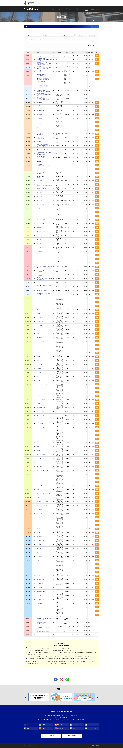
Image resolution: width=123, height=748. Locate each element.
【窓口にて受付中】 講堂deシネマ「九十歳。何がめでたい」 (44, 623)
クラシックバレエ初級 (41, 427)
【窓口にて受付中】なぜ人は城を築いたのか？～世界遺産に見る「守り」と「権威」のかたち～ (44, 627)
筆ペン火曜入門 (39, 118)
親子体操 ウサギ (40, 532)
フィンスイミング (40, 548)
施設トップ (54, 9)
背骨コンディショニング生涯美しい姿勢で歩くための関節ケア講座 (44, 185)
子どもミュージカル (40, 247)
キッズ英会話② (39, 255)
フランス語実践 (39, 243)
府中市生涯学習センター (31, 9)
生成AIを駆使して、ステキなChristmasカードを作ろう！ (44, 294)
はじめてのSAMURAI (40, 223)
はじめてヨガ (39, 325)
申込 (97, 55)
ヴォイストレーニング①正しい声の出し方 (41, 173)
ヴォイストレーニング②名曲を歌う (41, 177)
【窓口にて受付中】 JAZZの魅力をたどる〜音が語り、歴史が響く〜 (44, 634)
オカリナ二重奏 (39, 196)
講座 (87, 9)
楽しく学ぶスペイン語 (41, 231)
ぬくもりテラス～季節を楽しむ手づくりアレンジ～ (43, 165)
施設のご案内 (62, 9)
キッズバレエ (39, 513)
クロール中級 (39, 556)
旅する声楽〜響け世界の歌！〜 (42, 219)
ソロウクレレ (39, 208)
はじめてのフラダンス (41, 407)
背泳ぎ (38, 571)
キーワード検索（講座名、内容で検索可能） (35, 39)
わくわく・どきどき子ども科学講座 (40, 271)
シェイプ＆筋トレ (40, 442)
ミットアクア (39, 595)
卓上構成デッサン (40, 102)
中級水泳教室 (39, 536)
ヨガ (38, 329)
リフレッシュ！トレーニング (42, 384)
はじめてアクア (39, 552)
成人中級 (38, 564)
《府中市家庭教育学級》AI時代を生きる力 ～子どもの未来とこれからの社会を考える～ (44, 59)
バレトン (38, 380)
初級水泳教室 (39, 603)
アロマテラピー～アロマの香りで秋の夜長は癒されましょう (44, 126)
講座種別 (60, 33)
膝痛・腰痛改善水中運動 (41, 591)
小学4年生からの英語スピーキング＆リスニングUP (44, 267)
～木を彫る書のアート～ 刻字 (41, 106)
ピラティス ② (39, 485)
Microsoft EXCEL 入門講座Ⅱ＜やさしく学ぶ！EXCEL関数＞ (44, 286)
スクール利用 (75, 9)
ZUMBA (38, 313)
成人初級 (38, 560)
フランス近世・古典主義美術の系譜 (41, 56)
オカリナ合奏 (39, 192)
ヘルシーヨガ (39, 364)
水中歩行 (38, 575)
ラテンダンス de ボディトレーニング (43, 188)
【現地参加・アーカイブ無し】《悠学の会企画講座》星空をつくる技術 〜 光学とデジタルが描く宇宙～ (44, 63)
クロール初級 (39, 587)
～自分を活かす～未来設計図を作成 (40, 134)
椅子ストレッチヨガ (40, 415)
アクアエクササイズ (40, 599)
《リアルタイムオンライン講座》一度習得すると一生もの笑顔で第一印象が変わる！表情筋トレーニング (44, 91)
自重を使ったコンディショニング (43, 352)
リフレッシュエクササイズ (41, 466)
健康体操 (38, 395)
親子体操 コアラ (40, 528)
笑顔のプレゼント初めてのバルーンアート (41, 138)
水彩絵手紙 (39, 141)
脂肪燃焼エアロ (39, 368)
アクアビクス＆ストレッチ (41, 540)
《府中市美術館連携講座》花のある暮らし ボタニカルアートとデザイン (44, 83)
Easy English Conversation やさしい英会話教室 (41, 235)
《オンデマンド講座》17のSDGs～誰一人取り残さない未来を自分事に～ (44, 94)
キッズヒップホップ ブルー (42, 521)
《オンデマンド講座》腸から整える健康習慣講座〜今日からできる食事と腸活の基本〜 (43, 98)
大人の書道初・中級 (40, 110)
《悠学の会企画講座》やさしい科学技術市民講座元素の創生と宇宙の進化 (44, 153)
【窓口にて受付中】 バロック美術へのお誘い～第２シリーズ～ (44, 619)
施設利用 (68, 9)
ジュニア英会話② (40, 262)
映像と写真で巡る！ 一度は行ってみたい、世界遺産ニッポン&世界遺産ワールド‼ (44, 79)
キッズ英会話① (39, 251)
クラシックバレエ (40, 305)
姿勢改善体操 (39, 337)
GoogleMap (73, 735)
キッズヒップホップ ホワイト (42, 501)
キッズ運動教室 (39, 509)
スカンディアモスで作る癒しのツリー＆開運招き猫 (41, 157)
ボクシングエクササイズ (41, 411)
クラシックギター (40, 180)
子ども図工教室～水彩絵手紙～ (39, 275)
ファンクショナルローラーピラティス (43, 493)
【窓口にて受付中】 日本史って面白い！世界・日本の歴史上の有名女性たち (44, 631)
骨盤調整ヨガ (39, 309)
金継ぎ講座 (39, 161)
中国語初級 (39, 227)
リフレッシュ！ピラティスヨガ (42, 470)
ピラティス (39, 298)
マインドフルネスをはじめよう (42, 149)
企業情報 (25, 745)
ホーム (92, 20)
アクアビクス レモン (41, 579)
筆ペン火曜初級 (39, 122)
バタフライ (39, 544)
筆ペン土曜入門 (39, 114)
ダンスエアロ (39, 438)
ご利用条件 (30, 745)
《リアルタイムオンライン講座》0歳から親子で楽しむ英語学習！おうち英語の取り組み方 (43, 86)
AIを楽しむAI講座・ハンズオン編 (42, 290)
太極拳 (38, 333)
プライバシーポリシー (38, 745)
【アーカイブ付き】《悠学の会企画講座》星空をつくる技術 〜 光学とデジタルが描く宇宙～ (44, 67)
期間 (79, 33)
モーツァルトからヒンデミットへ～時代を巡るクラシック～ (43, 71)
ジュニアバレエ (39, 517)
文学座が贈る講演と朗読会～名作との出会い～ (41, 75)
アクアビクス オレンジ (41, 583)
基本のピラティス (40, 450)
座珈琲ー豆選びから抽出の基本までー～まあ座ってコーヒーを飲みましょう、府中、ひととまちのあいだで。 (44, 145)
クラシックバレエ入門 (41, 423)
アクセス (81, 9)
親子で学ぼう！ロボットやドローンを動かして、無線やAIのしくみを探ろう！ (44, 278)
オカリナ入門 (39, 200)
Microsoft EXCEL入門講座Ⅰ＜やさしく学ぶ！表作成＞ (44, 282)
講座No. (43, 33)
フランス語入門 (39, 239)
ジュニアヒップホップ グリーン (43, 505)
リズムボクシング (40, 474)
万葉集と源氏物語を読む (41, 129)
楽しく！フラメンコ (40, 204)
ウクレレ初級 (39, 212)
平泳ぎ (38, 614)
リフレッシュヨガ (40, 321)
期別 (26, 33)
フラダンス (39, 376)
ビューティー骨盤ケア (41, 399)
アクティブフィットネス (41, 341)
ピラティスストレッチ (41, 317)
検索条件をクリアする (92, 45)
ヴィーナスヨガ (39, 388)
